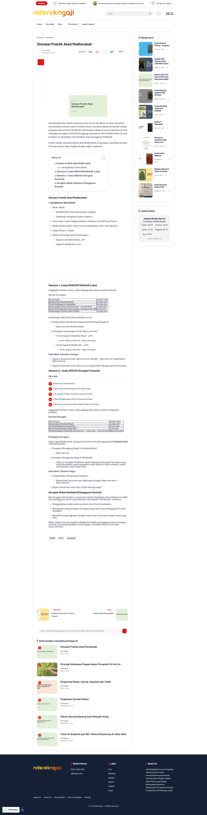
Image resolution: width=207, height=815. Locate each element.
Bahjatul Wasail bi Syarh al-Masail (161, 170)
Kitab (60, 24)
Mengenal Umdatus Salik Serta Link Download (160, 139)
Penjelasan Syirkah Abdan (64, 383)
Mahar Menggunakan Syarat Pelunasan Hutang (72, 399)
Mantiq (111, 778)
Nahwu (111, 782)
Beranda (40, 38)
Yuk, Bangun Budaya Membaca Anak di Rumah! (72, 394)
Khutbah (111, 773)
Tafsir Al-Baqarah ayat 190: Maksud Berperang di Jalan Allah (93, 733)
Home (39, 24)
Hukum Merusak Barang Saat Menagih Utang (72, 389)
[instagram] (163, 798)
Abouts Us (37, 797)
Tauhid (111, 786)
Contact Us (48, 797)
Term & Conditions (75, 797)
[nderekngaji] (53, 16)
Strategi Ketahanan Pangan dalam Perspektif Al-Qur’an (96, 3)
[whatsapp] (41, 88)
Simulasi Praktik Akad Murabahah (78, 646)
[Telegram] (41, 81)
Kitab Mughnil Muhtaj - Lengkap (161, 44)
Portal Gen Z (73, 24)
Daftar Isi (56, 157)
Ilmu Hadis (50, 24)
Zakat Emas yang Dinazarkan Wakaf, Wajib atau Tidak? (76, 404)
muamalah (49, 38)
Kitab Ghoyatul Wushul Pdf (160, 186)
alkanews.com (77, 773)
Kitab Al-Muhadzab (158, 123)
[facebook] (41, 68)
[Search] (150, 13)
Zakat (110, 790)
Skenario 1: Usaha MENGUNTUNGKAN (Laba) (78, 171)
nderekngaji (98, 806)
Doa (110, 769)
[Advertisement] (98, 76)
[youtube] (168, 798)
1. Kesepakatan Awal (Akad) (73, 167)
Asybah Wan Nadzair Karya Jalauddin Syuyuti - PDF (162, 61)
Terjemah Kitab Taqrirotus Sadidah (160, 108)
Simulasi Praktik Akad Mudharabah (73, 163)
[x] (41, 75)
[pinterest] (41, 94)
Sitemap (87, 797)
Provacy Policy (59, 797)
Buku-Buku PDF (77, 769)
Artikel (52, 538)
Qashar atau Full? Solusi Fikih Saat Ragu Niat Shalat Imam (161, 76)
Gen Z (61, 538)
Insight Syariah (88, 24)
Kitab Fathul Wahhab (159, 154)
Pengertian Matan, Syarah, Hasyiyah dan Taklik (150, 3)
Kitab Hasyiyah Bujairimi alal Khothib (160, 92)
